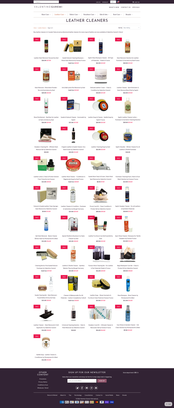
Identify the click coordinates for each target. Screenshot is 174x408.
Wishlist (105, 2)
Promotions (42, 379)
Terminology (78, 395)
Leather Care (59, 15)
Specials (136, 7)
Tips (70, 395)
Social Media (109, 395)
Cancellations (89, 395)
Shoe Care (45, 15)
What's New (114, 7)
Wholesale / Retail (42, 388)
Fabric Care (74, 15)
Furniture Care (88, 15)
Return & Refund (52, 395)
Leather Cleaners (87, 21)
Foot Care (116, 15)
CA (137, 372)
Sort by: (120, 27)
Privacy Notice (42, 382)
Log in (98, 2)
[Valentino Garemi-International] (48, 7)
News (117, 395)
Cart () (137, 2)
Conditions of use (43, 385)
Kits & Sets (103, 15)
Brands (128, 15)
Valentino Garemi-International (89, 398)
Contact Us (126, 7)
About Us (63, 395)
